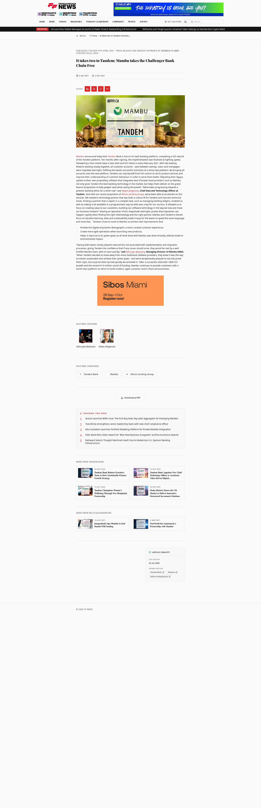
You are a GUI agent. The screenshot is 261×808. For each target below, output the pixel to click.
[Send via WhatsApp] (100, 89)
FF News (93, 35)
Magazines (76, 21)
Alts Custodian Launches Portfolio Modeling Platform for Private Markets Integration (128, 429)
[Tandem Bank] (156, 572)
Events (144, 21)
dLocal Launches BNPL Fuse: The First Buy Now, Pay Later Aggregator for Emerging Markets (131, 418)
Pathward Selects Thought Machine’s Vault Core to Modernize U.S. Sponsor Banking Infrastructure (127, 442)
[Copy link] (107, 89)
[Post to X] (94, 89)
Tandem (112, 156)
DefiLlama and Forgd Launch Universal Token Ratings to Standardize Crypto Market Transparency (180, 29)
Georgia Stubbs (170, 50)
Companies (118, 21)
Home (42, 21)
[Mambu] (171, 572)
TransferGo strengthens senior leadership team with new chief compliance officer (126, 423)
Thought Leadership (97, 21)
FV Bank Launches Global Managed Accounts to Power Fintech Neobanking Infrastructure (79, 29)
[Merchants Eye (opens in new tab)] (46, 14)
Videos (62, 21)
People (132, 21)
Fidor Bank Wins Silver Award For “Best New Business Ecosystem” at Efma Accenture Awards (132, 434)
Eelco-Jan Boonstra (135, 251)
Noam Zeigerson (130, 190)
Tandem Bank (89, 374)
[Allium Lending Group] (159, 576)
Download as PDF (132, 397)
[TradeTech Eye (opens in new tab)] (88, 14)
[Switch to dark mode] (185, 21)
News (52, 21)
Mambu (80, 156)
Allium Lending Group (132, 194)
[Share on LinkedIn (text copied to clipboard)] (87, 89)
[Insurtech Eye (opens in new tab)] (67, 14)
